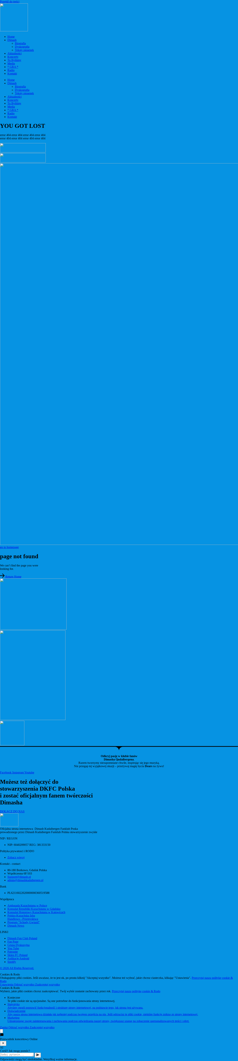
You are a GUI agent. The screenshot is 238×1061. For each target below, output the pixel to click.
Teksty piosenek (24, 50)
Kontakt (12, 73)
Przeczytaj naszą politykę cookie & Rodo (136, 991)
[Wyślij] (38, 1055)
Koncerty (12, 56)
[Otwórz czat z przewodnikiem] (1, 1031)
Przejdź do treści (9, 1)
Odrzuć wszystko (24, 984)
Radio (11, 70)
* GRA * (12, 66)
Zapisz (4, 1027)
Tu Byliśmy (14, 60)
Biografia (20, 43)
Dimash (12, 40)
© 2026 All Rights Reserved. (17, 968)
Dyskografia (22, 46)
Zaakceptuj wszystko (47, 984)
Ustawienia (7, 984)
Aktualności (14, 53)
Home (11, 36)
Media (11, 63)
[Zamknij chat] (3, 1043)
